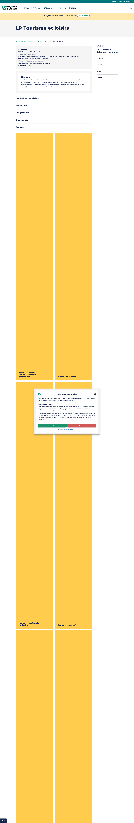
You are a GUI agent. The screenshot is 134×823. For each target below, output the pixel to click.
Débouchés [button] (22, 120)
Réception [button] (100, 77)
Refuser (81, 425)
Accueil (18, 41)
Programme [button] (22, 112)
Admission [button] (22, 105)
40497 (29, 65)
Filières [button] (99, 71)
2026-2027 (83, 16)
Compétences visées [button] (27, 98)
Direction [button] (100, 58)
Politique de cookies (66, 429)
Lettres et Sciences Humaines (41, 41)
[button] (95, 394)
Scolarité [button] (100, 65)
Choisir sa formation (26, 41)
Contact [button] (20, 127)
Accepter (52, 425)
